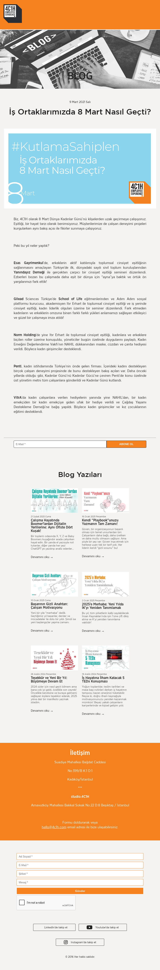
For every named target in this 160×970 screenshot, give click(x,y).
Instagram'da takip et (82, 942)
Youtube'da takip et (105, 927)
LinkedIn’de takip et (54, 927)
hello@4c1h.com (54, 827)
